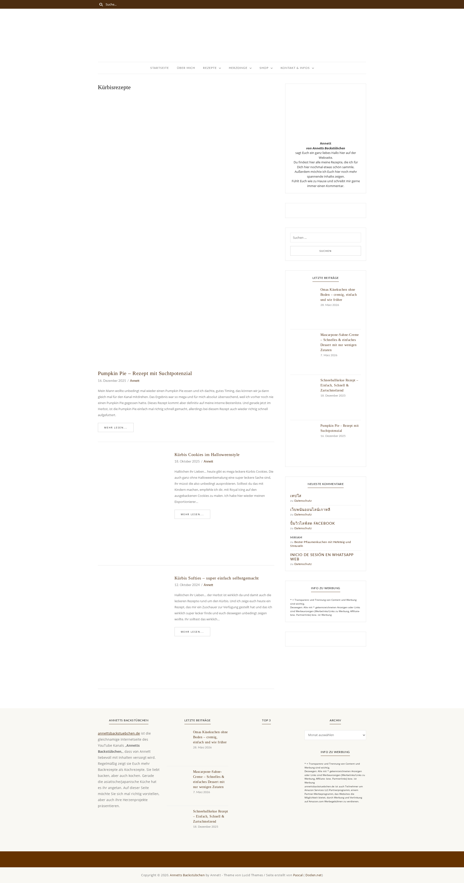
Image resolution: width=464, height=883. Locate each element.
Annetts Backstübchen (187, 875)
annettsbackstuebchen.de (119, 733)
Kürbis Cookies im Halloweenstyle (207, 454)
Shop (264, 67)
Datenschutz (303, 500)
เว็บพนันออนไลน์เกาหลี (310, 510)
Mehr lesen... (115, 427)
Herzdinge (238, 67)
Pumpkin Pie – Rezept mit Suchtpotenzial (145, 373)
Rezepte (210, 67)
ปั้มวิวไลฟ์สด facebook (312, 523)
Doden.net (313, 875)
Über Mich (186, 67)
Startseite (159, 67)
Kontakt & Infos (295, 67)
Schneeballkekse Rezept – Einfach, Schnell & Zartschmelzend (339, 385)
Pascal (298, 875)
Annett (134, 381)
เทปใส (295, 496)
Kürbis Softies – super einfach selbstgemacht (216, 578)
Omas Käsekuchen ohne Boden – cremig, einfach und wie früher (338, 295)
